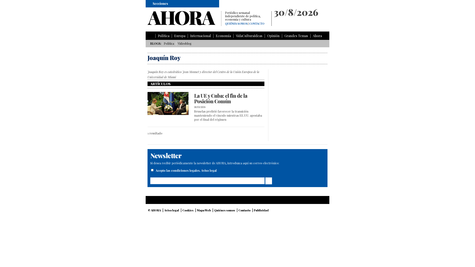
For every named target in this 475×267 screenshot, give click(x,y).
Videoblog (184, 43)
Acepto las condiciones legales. (178, 170)
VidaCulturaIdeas (249, 36)
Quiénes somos (236, 23)
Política (163, 36)
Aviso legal (209, 170)
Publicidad (261, 210)
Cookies (188, 210)
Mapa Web (204, 210)
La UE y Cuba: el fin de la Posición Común (220, 98)
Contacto (256, 23)
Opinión (273, 36)
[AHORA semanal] (184, 18)
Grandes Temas (296, 36)
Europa (179, 36)
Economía (223, 36)
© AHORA (154, 210)
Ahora (317, 36)
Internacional (200, 36)
